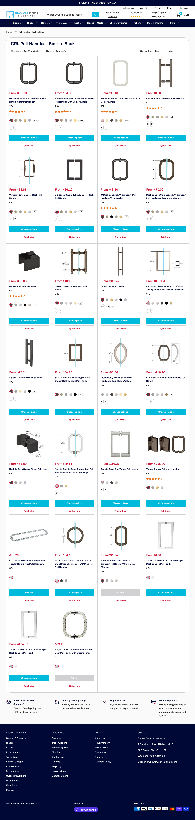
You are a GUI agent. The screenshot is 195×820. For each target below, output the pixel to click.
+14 (81, 212)
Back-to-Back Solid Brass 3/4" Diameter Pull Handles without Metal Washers (166, 196)
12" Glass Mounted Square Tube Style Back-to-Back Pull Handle (164, 562)
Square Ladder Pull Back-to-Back (25, 378)
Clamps (17, 23)
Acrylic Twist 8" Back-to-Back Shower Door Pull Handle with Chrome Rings (73, 651)
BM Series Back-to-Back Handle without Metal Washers (120, 100)
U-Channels (12, 780)
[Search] (95, 14)
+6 (126, 120)
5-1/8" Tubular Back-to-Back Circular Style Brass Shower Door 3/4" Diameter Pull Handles (74, 563)
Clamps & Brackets (16, 738)
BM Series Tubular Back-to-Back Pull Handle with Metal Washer (27, 100)
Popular (10, 790)
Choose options (29, 138)
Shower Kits (12, 771)
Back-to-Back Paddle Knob (22, 286)
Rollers (137, 23)
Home (9, 32)
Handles (45, 23)
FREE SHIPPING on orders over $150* (97, 3)
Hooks (90, 23)
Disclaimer (100, 752)
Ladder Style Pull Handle (112, 286)
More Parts (11, 785)
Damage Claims (60, 776)
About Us (144, 8)
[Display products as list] (182, 51)
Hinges (31, 23)
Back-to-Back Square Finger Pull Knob (28, 469)
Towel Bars (61, 23)
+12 (35, 120)
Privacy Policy (102, 743)
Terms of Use (101, 747)
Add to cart (29, 592)
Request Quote (60, 747)
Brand (172, 23)
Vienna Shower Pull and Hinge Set (162, 469)
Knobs (77, 23)
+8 (172, 212)
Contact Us (58, 757)
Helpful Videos (59, 771)
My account (158, 16)
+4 (81, 394)
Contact (157, 8)
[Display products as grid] (177, 51)
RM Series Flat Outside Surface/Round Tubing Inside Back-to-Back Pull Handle (165, 288)
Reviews (56, 738)
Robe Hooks (12, 766)
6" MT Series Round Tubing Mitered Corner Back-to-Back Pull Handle (72, 379)
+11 (81, 120)
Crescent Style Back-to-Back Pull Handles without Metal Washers (117, 379)
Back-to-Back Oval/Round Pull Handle (119, 469)
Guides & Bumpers (16, 776)
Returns (170, 8)
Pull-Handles (13, 752)
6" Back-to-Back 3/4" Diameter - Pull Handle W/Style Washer (118, 196)
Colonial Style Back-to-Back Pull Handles (71, 288)
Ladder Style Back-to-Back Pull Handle (165, 98)
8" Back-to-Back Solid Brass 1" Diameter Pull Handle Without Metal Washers (118, 563)
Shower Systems (118, 23)
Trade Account (128, 8)
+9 (172, 117)
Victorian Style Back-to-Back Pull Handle (25, 196)
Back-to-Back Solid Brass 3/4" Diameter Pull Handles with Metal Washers (74, 100)
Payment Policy (103, 762)
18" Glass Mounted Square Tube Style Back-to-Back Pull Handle (27, 651)
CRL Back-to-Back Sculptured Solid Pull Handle (165, 379)
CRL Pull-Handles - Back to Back (29, 32)
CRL (11, 106)
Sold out (120, 592)
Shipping (56, 766)
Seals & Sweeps (14, 762)
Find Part (56, 752)
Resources (185, 8)
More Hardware (155, 23)
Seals (100, 23)
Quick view (29, 146)
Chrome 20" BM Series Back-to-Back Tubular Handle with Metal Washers (27, 562)
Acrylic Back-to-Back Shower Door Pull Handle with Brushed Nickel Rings (74, 471)
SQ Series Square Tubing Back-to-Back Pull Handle (74, 196)
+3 (81, 303)
